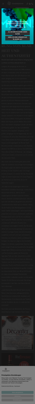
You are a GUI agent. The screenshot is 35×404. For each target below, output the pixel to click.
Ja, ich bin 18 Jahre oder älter (17, 33)
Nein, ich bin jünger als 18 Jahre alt (17, 38)
